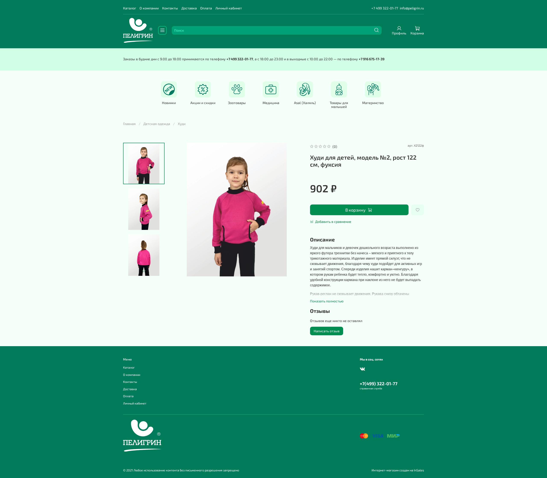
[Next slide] (144, 271)
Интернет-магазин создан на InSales (398, 470)
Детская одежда (156, 124)
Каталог (129, 8)
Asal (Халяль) (305, 103)
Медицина (271, 103)
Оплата (206, 8)
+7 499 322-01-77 (384, 8)
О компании (149, 8)
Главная (129, 124)
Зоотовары (237, 103)
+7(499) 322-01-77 (378, 383)
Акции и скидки (202, 103)
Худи (181, 124)
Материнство (373, 103)
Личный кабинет (228, 8)
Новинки (169, 103)
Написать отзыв (327, 331)
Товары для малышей (339, 105)
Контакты (170, 8)
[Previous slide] (178, 209)
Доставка (189, 8)
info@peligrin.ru (412, 8)
